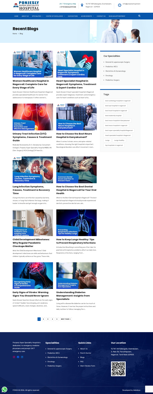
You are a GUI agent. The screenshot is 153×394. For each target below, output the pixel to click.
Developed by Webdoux (131, 390)
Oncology (109, 76)
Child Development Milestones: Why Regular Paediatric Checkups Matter (31, 243)
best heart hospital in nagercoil (116, 110)
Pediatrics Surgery (113, 80)
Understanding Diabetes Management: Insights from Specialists (73, 296)
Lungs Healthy (119, 140)
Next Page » (66, 319)
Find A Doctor (85, 353)
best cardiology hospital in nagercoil (117, 101)
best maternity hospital (113, 115)
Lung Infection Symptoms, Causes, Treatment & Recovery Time (31, 190)
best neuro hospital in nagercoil (116, 125)
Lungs (107, 140)
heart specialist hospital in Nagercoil (117, 135)
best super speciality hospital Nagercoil (119, 130)
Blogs (82, 357)
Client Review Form (87, 366)
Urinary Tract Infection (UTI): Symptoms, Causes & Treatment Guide (32, 137)
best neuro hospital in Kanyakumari (117, 120)
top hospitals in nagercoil (114, 145)
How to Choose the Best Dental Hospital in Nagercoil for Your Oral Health (76, 190)
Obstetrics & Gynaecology (116, 71)
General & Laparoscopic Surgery (118, 62)
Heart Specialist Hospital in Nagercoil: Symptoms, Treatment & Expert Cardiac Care (76, 84)
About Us (84, 349)
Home (15, 34)
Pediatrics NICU (112, 67)
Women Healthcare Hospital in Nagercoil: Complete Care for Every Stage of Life (31, 84)
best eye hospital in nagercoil (115, 106)
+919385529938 (67, 7)
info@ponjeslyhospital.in (131, 4)
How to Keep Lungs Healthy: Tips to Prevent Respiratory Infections (76, 241)
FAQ (81, 362)
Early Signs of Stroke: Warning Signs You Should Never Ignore (31, 294)
